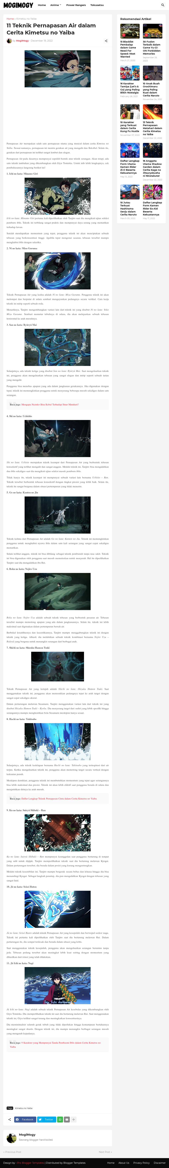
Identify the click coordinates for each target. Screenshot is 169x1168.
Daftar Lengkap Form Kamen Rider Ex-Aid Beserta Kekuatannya (152, 208)
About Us (123, 1162)
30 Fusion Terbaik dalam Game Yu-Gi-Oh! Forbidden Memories (152, 47)
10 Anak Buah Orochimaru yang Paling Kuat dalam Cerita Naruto (151, 89)
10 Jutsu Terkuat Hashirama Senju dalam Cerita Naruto (128, 208)
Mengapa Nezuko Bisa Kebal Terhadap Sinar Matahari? (50, 404)
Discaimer (160, 1162)
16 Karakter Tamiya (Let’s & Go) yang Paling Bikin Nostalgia (130, 88)
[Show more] (74, 1120)
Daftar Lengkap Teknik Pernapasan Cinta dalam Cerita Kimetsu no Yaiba (59, 798)
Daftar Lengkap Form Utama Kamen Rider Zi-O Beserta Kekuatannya (129, 166)
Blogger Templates (74, 1162)
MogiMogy (27, 1135)
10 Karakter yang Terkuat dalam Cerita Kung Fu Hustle (129, 127)
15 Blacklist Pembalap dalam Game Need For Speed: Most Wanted (128, 49)
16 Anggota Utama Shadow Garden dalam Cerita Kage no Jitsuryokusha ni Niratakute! (152, 168)
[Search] (163, 5)
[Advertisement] (58, 115)
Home (42, 5)
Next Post (104, 1152)
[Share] (106, 41)
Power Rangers (76, 5)
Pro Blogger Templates (30, 1162)
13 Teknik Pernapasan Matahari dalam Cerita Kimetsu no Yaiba (152, 128)
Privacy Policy (141, 1162)
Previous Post (13, 1152)
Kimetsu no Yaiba (26, 19)
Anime (54, 5)
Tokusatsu (97, 5)
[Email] (67, 1120)
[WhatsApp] (60, 1120)
